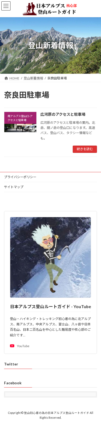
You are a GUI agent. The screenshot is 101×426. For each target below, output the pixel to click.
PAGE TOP (93, 407)
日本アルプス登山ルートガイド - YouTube (50, 306)
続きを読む (85, 149)
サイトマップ (13, 187)
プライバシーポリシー (20, 177)
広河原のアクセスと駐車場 (62, 114)
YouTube (23, 346)
